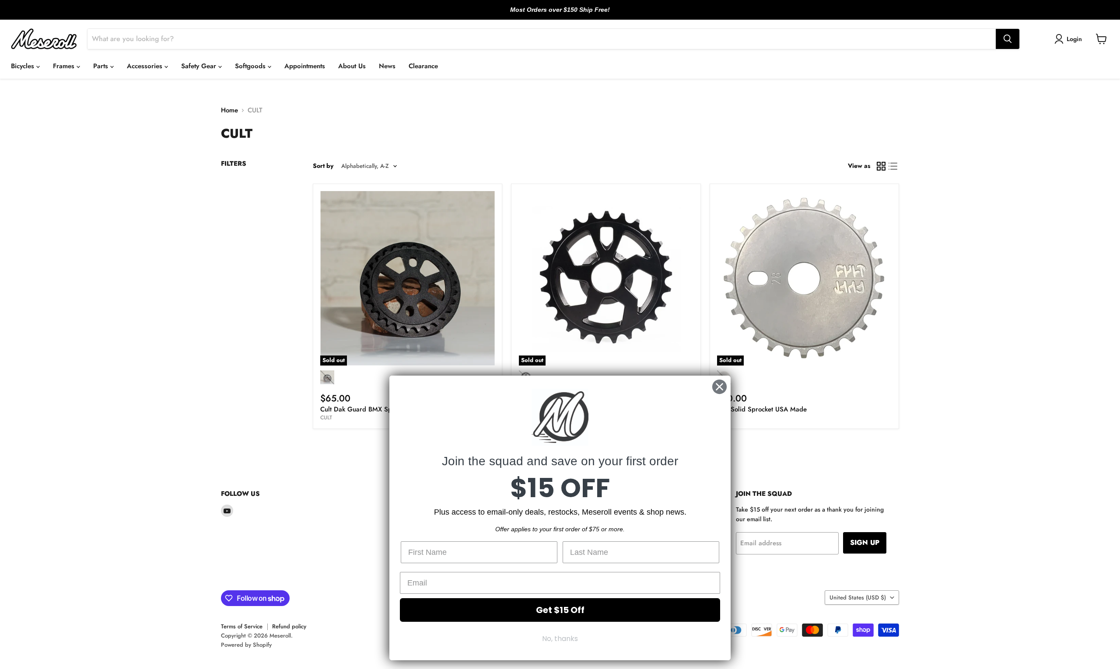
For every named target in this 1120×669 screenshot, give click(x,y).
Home (229, 110)
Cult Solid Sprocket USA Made (762, 409)
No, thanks (560, 639)
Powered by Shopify (246, 645)
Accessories (145, 66)
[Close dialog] (719, 386)
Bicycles (23, 66)
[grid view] (881, 166)
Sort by (323, 165)
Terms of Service (241, 626)
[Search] (1007, 39)
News (387, 66)
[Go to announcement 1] (553, 14)
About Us (352, 66)
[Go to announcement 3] (567, 14)
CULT (326, 418)
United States (858, 597)
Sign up (864, 542)
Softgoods (251, 66)
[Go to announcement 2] (560, 14)
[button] (1069, 39)
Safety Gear (199, 66)
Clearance (423, 66)
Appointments (304, 66)
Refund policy (289, 626)
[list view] (893, 166)
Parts (101, 66)
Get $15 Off (560, 610)
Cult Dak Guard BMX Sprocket (365, 409)
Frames (65, 66)
